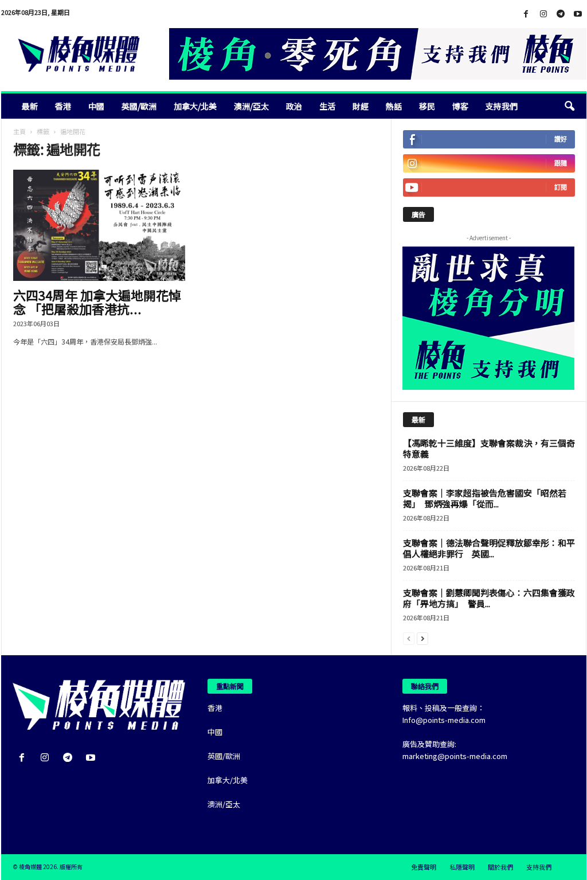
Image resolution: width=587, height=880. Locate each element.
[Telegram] (561, 14)
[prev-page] (408, 638)
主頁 (19, 131)
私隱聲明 (462, 866)
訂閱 (560, 187)
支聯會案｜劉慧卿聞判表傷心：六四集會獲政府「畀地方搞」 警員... (489, 597)
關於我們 (500, 866)
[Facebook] (526, 14)
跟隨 (560, 163)
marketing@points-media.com (454, 755)
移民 (427, 106)
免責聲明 (423, 866)
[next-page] (422, 638)
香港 (63, 106)
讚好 (560, 139)
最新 (30, 106)
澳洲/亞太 (251, 106)
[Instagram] (543, 14)
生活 (327, 106)
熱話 (394, 106)
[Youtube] (578, 14)
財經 (361, 106)
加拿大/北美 (195, 106)
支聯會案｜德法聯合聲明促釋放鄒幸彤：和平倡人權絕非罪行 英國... (489, 548)
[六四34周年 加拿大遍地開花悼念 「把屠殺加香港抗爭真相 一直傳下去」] (99, 225)
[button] (569, 106)
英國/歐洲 (139, 106)
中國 (96, 106)
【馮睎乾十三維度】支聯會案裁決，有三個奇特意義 (489, 448)
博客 (460, 106)
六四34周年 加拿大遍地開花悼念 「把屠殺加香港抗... (97, 301)
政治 (294, 106)
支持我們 (502, 106)
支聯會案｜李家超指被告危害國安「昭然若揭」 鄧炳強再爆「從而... (484, 498)
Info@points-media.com (444, 719)
